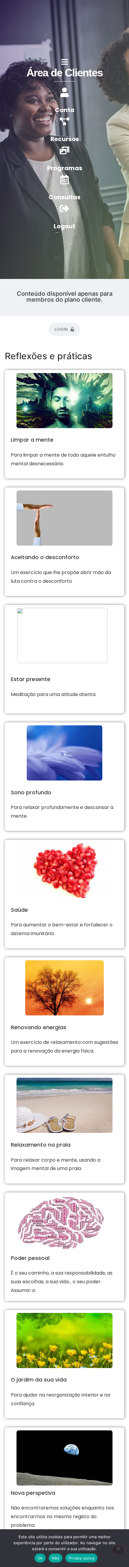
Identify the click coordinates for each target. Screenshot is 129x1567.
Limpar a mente (32, 439)
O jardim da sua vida (39, 1379)
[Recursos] (64, 121)
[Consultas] (64, 179)
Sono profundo (31, 792)
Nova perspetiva (33, 1493)
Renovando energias (38, 1027)
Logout (64, 226)
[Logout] (64, 208)
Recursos (64, 139)
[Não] (118, 1550)
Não (55, 1558)
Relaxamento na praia (40, 1144)
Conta (64, 110)
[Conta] (64, 92)
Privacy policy (81, 1558)
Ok (40, 1558)
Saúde (19, 910)
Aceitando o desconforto (45, 557)
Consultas (64, 197)
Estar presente (30, 679)
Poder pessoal (30, 1258)
